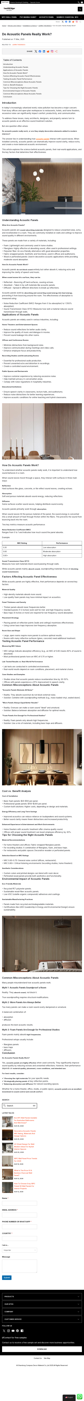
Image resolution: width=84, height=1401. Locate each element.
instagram (76, 21)
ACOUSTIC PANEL (46, 17)
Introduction (8, 64)
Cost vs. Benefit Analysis (13, 85)
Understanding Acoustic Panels (15, 67)
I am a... (5, 1245)
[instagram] (52, 51)
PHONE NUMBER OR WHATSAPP (17, 1222)
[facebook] (40, 51)
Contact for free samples (15, 1338)
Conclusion (7, 97)
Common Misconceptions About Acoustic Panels (22, 82)
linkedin (69, 21)
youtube (13, 1331)
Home (4, 26)
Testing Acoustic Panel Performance (17, 79)
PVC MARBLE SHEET (28, 17)
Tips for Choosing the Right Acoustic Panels (20, 88)
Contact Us (38, 1358)
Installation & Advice (30, 26)
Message (6, 1257)
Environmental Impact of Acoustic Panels (19, 91)
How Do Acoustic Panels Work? (15, 73)
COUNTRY (7, 1233)
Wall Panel (5, 2)
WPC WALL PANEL (9, 17)
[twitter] (36, 51)
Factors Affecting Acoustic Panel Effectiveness (21, 76)
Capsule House (35, 2)
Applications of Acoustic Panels (15, 70)
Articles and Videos (14, 26)
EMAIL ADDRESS (10, 1210)
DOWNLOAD (42, 1349)
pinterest (17, 1331)
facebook (66, 21)
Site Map (47, 1358)
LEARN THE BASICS (45, 26)
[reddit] (44, 51)
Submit (7, 1278)
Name (5, 1198)
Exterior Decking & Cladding (19, 2)
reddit (73, 21)
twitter (62, 21)
